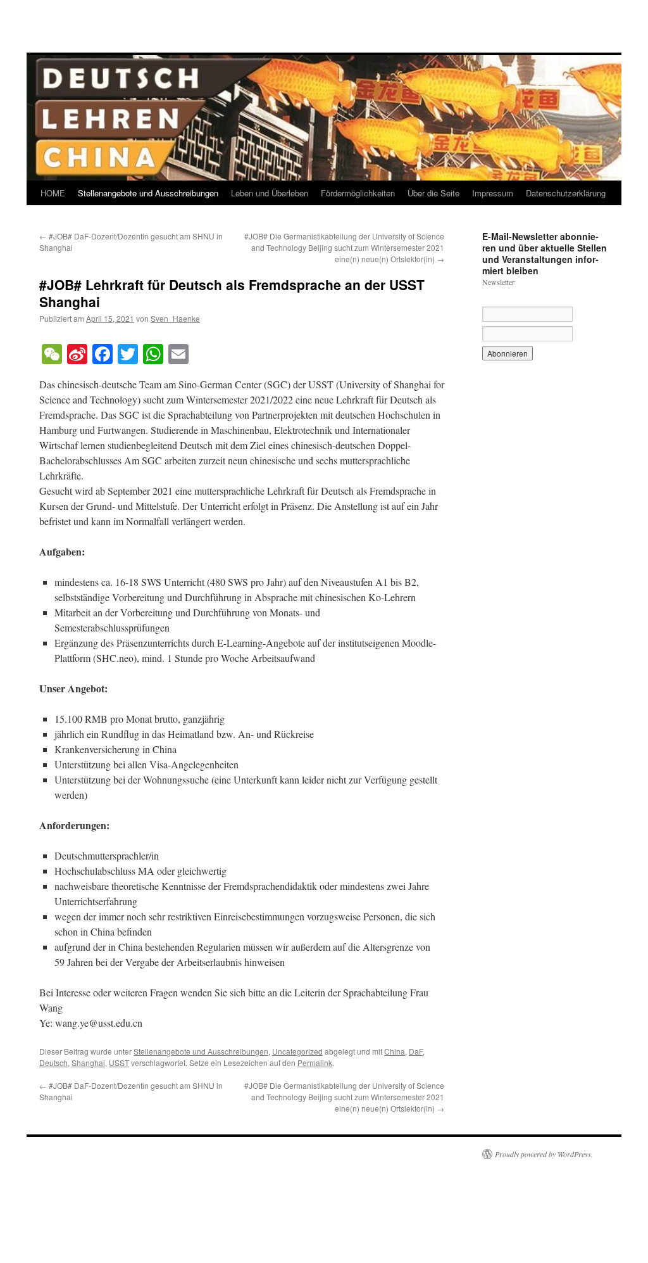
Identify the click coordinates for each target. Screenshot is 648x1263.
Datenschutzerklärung (566, 193)
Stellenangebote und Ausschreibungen (148, 193)
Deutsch (53, 1062)
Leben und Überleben (269, 193)
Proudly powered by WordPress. (544, 1154)
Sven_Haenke (175, 318)
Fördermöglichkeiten (358, 193)
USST (119, 1062)
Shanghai (88, 1062)
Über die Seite (433, 193)
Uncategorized (297, 1051)
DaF (416, 1051)
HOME (52, 193)
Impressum (492, 193)
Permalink (314, 1062)
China (394, 1051)
